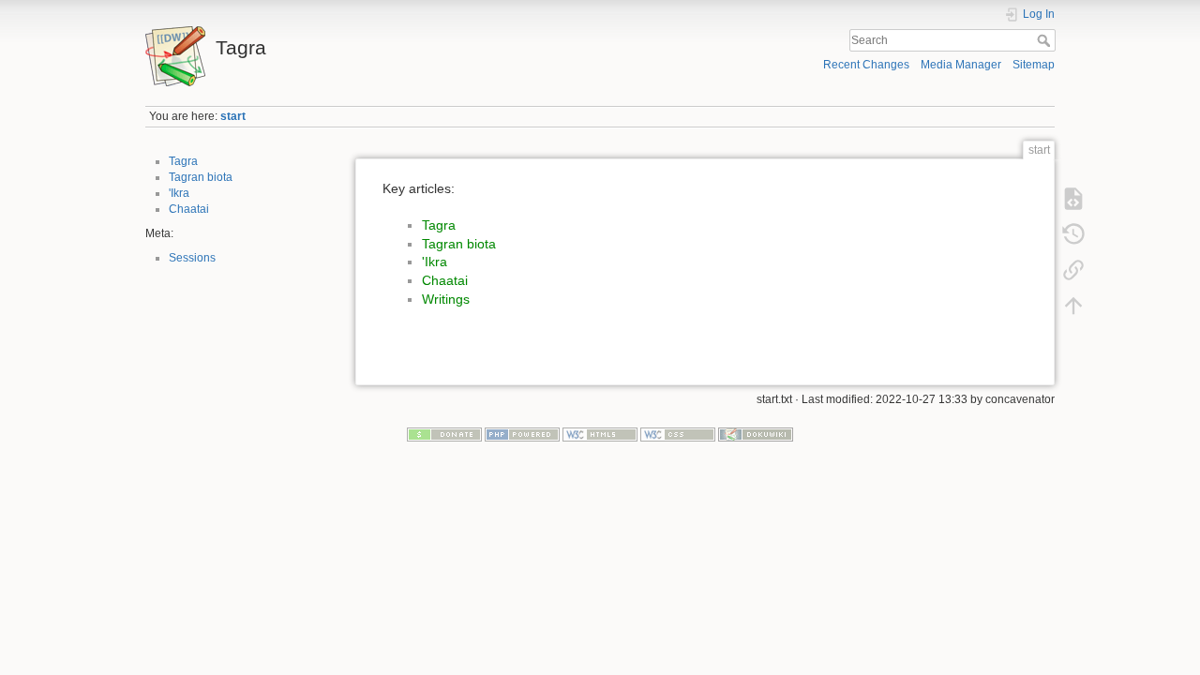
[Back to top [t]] (1073, 305)
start (233, 116)
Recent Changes (866, 64)
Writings (446, 299)
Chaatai (189, 209)
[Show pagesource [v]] (1073, 199)
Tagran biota (200, 177)
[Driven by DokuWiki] (755, 434)
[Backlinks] (1073, 270)
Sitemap (1033, 64)
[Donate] (444, 434)
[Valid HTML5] (600, 434)
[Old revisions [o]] (1073, 234)
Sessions (192, 257)
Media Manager (961, 64)
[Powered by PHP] (522, 434)
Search (1046, 40)
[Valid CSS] (677, 434)
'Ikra (179, 193)
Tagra (183, 161)
